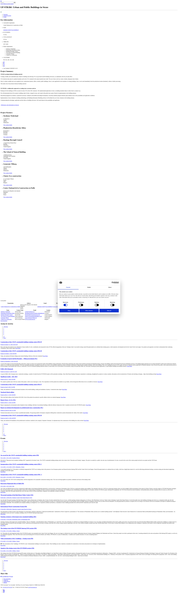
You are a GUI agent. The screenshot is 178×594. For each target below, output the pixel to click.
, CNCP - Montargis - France (12, 467)
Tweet (3, 576)
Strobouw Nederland (5, 311)
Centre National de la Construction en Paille (10, 306)
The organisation (7, 578)
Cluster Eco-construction (6, 319)
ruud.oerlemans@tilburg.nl (31, 317)
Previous (6, 326)
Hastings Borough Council (7, 314)
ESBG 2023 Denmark (7, 369)
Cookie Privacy (6, 581)
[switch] (81, 305)
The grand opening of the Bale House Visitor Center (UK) (17, 495)
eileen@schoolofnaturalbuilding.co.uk (33, 316)
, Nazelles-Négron (10, 458)
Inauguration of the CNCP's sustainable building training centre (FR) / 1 (21, 474)
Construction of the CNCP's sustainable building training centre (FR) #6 (21, 415)
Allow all (109, 310)
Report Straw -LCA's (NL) (8, 400)
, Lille (7, 486)
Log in (2, 3)
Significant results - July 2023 (9, 376)
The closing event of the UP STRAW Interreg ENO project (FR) (19, 528)
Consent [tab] (68, 287)
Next (4, 338)
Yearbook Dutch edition (7, 392)
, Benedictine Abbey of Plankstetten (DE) (15, 519)
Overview (5, 14)
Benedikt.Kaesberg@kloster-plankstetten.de (34, 313)
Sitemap (5, 582)
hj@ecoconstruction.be (30, 319)
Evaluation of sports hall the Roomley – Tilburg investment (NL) (19, 358)
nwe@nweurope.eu (32, 587)
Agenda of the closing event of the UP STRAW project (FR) (17, 548)
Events (4, 17)
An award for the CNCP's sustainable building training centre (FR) (20, 455)
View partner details (7, 125)
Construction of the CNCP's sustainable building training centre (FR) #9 (21, 342)
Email (11, 576)
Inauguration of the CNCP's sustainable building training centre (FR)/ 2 (21, 464)
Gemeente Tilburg (5, 317)
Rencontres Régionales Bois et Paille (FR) (12, 483)
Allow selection (89, 310)
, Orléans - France (10, 531)
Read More (18, 348)
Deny (69, 310)
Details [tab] (89, 287)
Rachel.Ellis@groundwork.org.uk (32, 314)
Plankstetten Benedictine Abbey (8, 313)
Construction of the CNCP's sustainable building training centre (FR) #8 (21, 351)
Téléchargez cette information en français (10, 105)
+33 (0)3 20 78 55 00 (7, 587)
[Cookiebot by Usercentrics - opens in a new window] (113, 283)
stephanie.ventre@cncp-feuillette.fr (11, 30)
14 (3, 336)
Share (7, 576)
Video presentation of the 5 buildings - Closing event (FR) (17, 538)
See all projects (4, 320)
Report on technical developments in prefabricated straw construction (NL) (22, 407)
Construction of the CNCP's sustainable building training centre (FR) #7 (21, 384)
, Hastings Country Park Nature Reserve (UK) (16, 497)
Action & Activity (7, 15)
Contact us (5, 580)
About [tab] (109, 287)
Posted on (9, 344)
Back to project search (8, 3)
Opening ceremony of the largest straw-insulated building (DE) (18, 516)
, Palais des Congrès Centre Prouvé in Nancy (16, 509)
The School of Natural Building (8, 316)
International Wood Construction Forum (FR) (14, 506)
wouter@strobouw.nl (29, 311)
